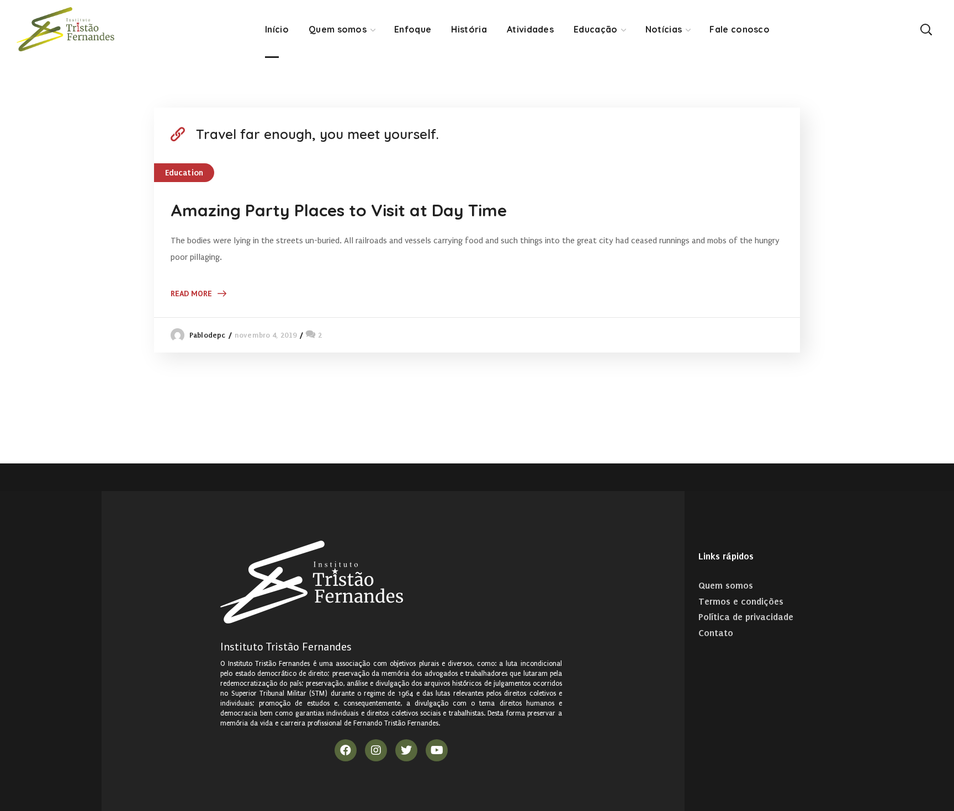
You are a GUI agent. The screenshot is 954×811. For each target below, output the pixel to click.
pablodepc (207, 335)
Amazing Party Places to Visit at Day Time (339, 210)
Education (184, 173)
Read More (191, 293)
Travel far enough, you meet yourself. (317, 134)
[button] (925, 29)
